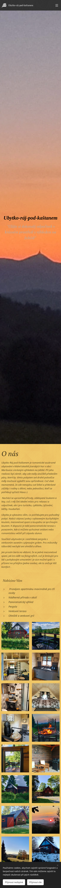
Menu (57, 5)
